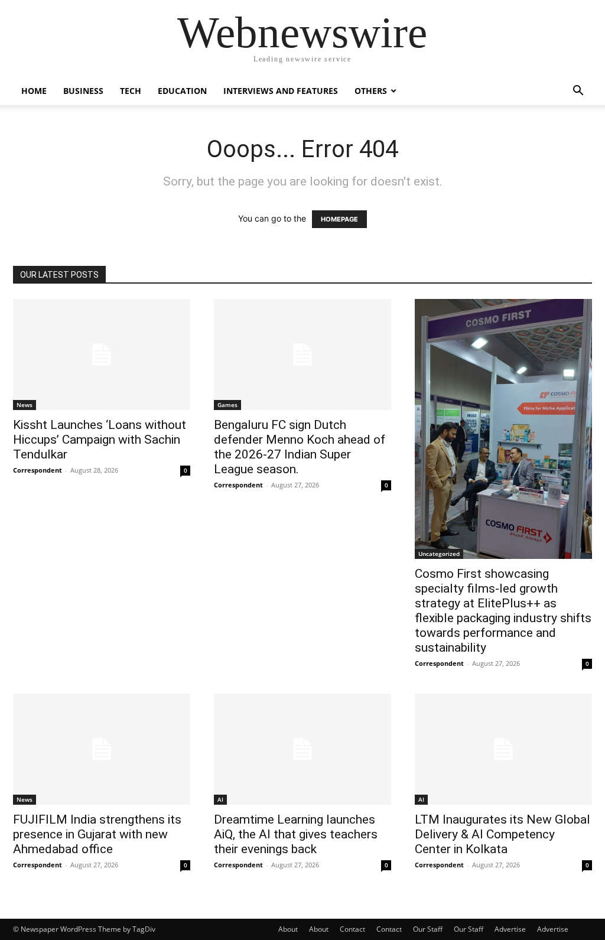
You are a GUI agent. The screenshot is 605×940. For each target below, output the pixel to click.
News (24, 405)
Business (83, 90)
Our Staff (428, 929)
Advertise (510, 929)
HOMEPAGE (339, 219)
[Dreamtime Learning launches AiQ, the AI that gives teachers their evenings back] (302, 749)
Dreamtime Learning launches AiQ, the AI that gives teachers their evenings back (296, 834)
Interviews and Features (280, 90)
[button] (578, 91)
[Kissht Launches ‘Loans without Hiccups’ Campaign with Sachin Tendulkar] (101, 354)
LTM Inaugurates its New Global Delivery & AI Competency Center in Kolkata (502, 834)
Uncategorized (439, 553)
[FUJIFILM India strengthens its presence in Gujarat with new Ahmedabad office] (101, 749)
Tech (130, 90)
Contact (352, 929)
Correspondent (37, 470)
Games (227, 405)
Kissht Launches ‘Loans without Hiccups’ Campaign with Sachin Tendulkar (99, 439)
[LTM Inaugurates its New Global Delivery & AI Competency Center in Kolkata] (503, 749)
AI (220, 799)
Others (370, 90)
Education (182, 90)
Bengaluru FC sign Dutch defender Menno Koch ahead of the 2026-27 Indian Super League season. (299, 447)
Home (34, 90)
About (288, 929)
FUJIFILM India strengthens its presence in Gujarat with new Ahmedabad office (97, 834)
